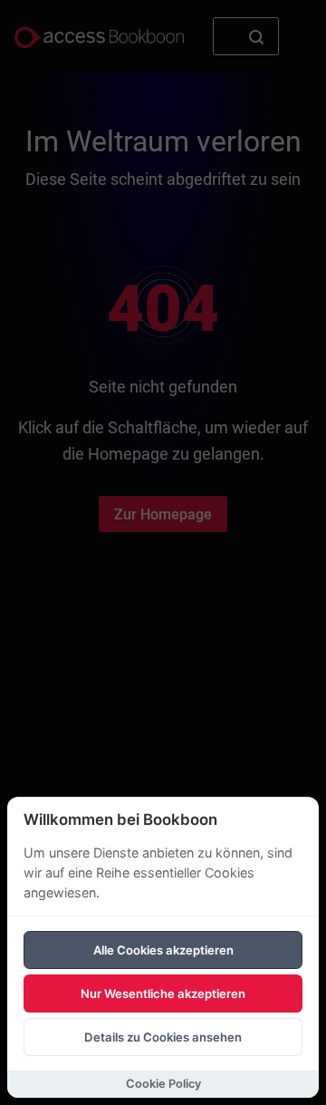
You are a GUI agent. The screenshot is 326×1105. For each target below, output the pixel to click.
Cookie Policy (163, 1083)
